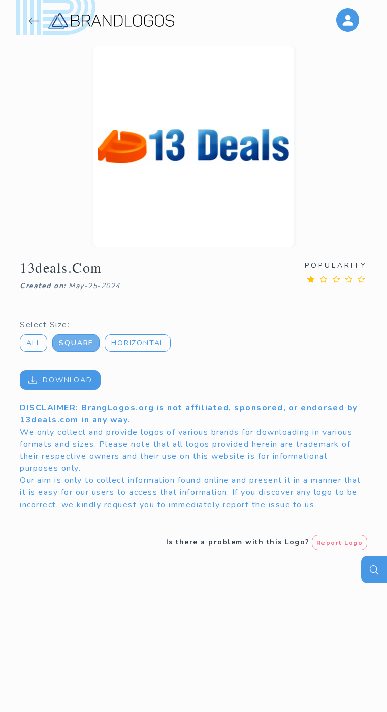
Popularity (336, 265)
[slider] (336, 279)
